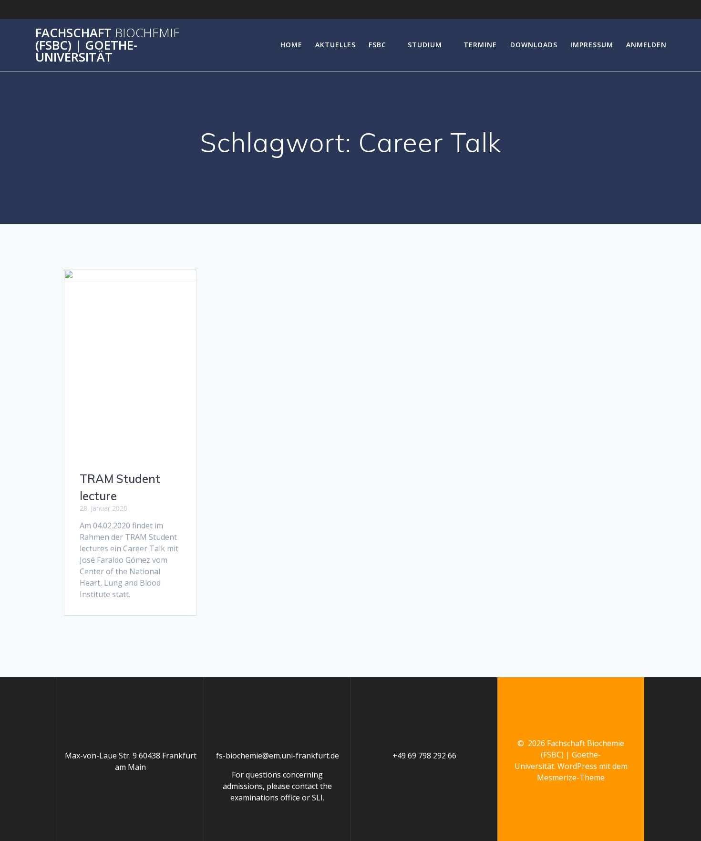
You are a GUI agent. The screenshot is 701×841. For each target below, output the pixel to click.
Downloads (533, 44)
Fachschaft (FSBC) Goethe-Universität (107, 45)
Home (291, 44)
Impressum (591, 44)
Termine (480, 44)
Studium (425, 44)
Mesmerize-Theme (571, 777)
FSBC (377, 44)
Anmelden (646, 44)
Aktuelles (335, 44)
